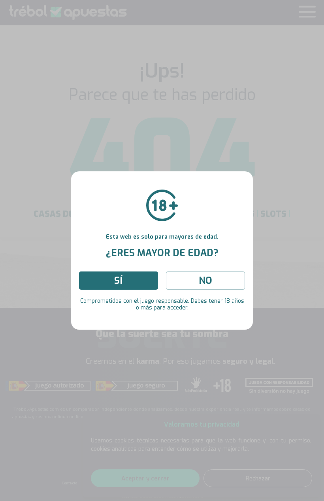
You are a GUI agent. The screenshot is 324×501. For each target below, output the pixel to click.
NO (205, 280)
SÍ (118, 280)
